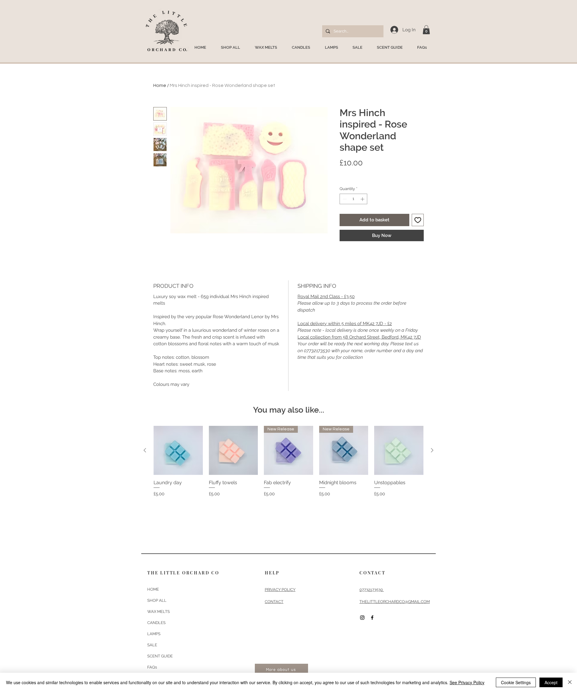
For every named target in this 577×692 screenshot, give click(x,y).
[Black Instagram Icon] (362, 617)
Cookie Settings (516, 682)
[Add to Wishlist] (418, 220)
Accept (551, 682)
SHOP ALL (156, 600)
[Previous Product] (144, 450)
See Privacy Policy (467, 682)
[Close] (569, 682)
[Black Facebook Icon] (372, 617)
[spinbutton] (353, 199)
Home (159, 85)
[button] (426, 29)
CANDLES (156, 622)
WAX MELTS (158, 611)
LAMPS (153, 634)
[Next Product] (432, 450)
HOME (153, 589)
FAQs (152, 667)
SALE (152, 645)
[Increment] (363, 199)
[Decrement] (344, 199)
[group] (288, 465)
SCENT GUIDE (160, 656)
